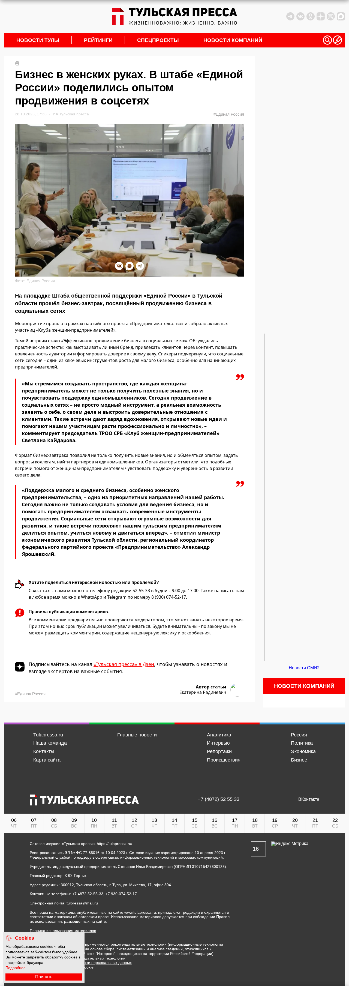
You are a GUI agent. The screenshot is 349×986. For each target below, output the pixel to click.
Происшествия (223, 760)
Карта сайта (47, 760)
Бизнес (299, 760)
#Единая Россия (228, 114)
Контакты (43, 751)
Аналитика (219, 735)
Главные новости (137, 735)
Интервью (218, 743)
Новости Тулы (37, 40)
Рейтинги (98, 40)
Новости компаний (232, 40)
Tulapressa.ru (48, 735)
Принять (43, 977)
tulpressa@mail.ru (82, 903)
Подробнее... (17, 968)
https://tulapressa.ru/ (114, 843)
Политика (302, 743)
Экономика (303, 751)
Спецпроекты (158, 40)
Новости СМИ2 (304, 668)
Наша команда (50, 743)
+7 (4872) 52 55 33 (218, 799)
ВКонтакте (308, 799)
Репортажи (219, 751)
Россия (299, 735)
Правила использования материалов (63, 930)
